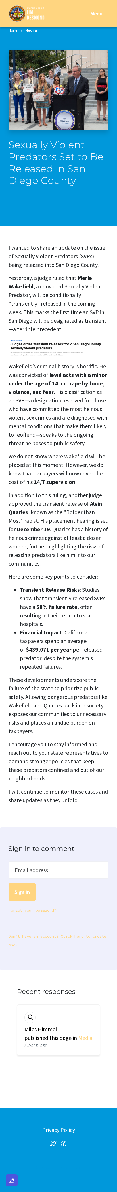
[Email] (12, 1118)
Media (31, 30)
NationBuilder (69, 1167)
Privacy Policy (58, 1129)
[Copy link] (12, 1102)
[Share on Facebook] (12, 1150)
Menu (96, 13)
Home (13, 30)
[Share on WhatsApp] (12, 1167)
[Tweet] (12, 1134)
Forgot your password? (32, 910)
